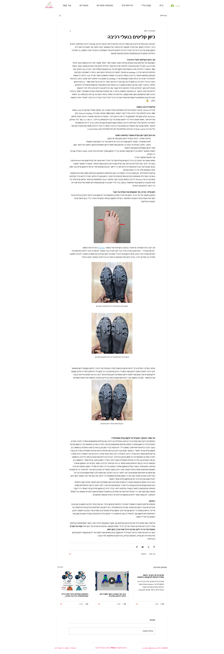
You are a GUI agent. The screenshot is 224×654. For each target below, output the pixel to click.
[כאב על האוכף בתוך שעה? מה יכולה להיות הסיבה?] (112, 581)
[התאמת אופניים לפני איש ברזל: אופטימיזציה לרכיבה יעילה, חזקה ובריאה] (74, 581)
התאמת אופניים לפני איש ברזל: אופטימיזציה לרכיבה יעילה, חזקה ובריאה (74, 595)
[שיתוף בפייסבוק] (154, 547)
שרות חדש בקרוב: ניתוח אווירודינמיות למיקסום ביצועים (150, 576)
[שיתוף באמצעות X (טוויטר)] (148, 547)
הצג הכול (60, 567)
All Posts (163, 15)
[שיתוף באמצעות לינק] (137, 547)
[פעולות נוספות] (70, 31)
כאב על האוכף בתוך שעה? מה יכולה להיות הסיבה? (113, 595)
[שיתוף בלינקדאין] (143, 547)
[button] (60, 15)
